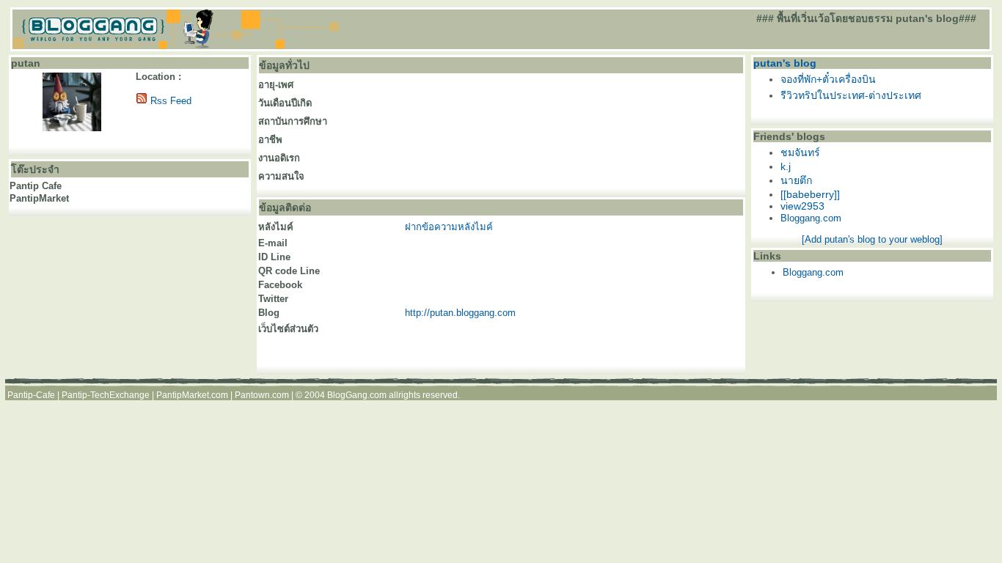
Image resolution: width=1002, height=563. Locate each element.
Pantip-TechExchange (106, 395)
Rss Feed (170, 100)
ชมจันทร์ (800, 152)
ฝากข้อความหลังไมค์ (449, 226)
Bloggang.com (810, 218)
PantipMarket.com (192, 395)
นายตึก (796, 180)
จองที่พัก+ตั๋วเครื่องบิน (828, 79)
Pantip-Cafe (31, 395)
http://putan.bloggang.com (460, 312)
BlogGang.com (357, 395)
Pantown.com (262, 395)
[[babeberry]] (810, 194)
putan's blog (784, 63)
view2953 (802, 206)
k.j (785, 166)
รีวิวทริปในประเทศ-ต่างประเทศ (850, 95)
